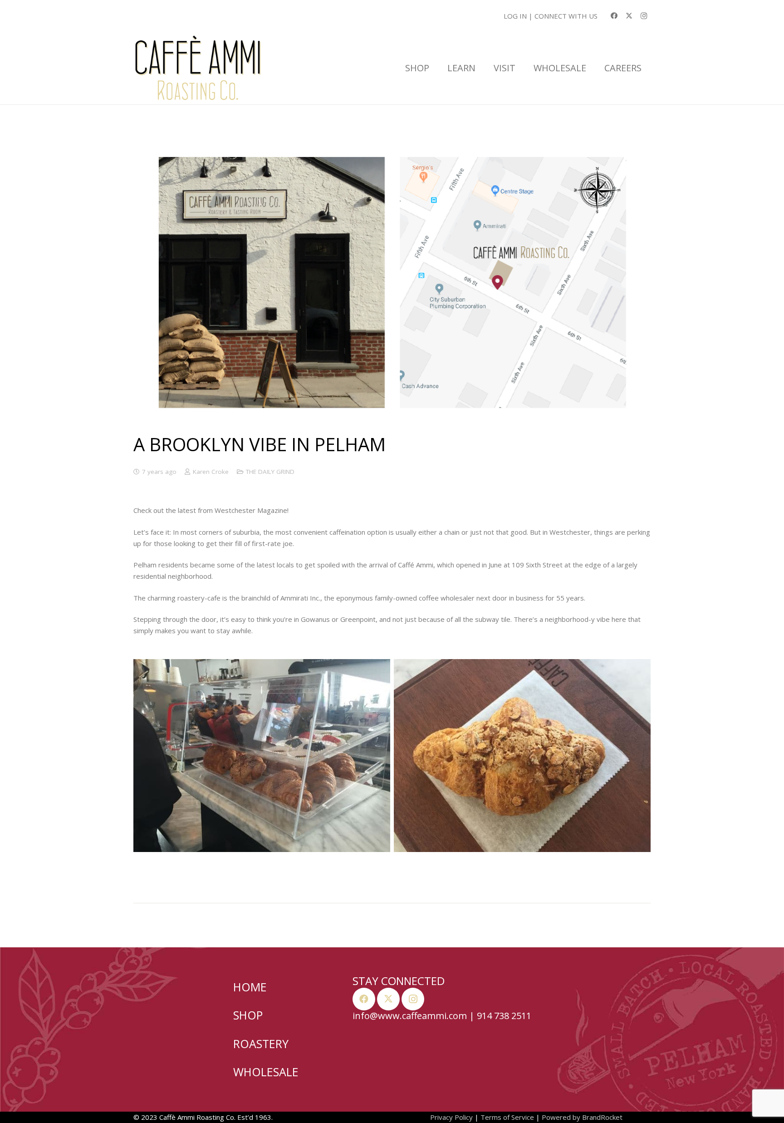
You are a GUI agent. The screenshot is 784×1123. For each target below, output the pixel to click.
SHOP (248, 1015)
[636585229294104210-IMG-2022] (522, 755)
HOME (250, 987)
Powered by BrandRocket (582, 1117)
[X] (629, 16)
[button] (433, 68)
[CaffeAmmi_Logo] (198, 68)
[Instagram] (644, 16)
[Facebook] (614, 16)
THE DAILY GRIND (270, 472)
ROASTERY (261, 1043)
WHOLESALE (266, 1071)
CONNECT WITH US (566, 15)
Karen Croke (211, 472)
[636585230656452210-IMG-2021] (261, 755)
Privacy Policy (451, 1117)
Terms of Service (507, 1117)
